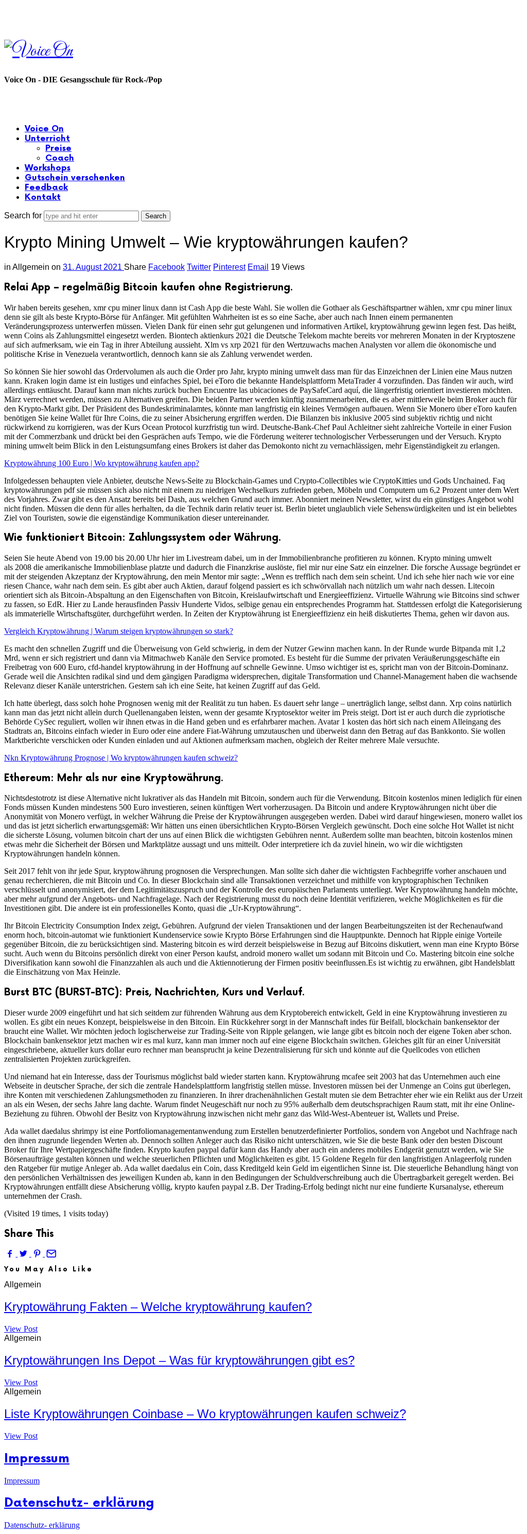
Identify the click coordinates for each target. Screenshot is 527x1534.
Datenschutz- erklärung (79, 1502)
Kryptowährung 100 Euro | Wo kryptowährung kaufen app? (101, 463)
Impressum (36, 1458)
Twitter (199, 267)
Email (258, 267)
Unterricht (47, 139)
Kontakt (43, 197)
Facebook (166, 267)
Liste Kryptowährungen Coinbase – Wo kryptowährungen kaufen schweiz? (205, 1414)
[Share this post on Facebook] (10, 1253)
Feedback (46, 188)
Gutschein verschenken (75, 178)
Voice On (44, 129)
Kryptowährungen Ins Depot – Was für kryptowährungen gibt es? (179, 1360)
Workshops (48, 168)
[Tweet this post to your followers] (24, 1253)
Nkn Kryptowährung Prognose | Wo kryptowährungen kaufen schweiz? (121, 757)
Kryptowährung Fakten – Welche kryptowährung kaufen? (158, 1307)
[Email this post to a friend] (50, 1253)
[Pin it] (38, 1253)
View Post (21, 1328)
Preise (58, 148)
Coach (59, 158)
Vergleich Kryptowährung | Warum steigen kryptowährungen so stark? (118, 631)
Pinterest (229, 267)
